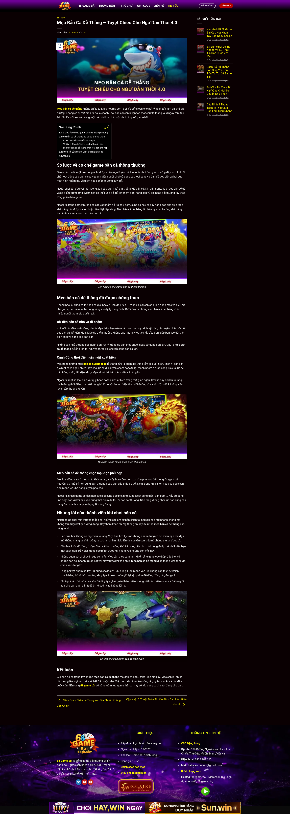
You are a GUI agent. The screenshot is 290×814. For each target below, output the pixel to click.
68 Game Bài (87, 5)
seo (84, 33)
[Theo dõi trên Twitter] (78, 782)
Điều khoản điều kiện (134, 772)
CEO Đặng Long (190, 743)
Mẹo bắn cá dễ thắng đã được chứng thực (83, 136)
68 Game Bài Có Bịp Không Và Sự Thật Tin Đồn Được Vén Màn (218, 51)
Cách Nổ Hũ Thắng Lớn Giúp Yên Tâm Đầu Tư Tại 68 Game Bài (219, 71)
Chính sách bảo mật (133, 767)
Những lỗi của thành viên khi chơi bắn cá (82, 151)
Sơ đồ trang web (191, 771)
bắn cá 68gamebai (94, 363)
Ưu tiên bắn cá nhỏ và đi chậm (80, 140)
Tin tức (172, 5)
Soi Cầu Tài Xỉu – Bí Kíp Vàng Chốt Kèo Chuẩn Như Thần (218, 90)
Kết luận (65, 156)
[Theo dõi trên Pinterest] (84, 782)
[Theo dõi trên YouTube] (90, 782)
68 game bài (87, 685)
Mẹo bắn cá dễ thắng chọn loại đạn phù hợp (86, 148)
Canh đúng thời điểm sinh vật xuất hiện (84, 144)
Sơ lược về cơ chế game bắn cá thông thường (84, 132)
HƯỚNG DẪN (107, 5)
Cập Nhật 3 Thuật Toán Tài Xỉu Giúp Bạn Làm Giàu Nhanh (219, 107)
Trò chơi (127, 5)
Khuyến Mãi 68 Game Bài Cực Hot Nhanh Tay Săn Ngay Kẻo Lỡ (219, 32)
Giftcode (143, 5)
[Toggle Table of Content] (104, 128)
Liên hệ (159, 5)
